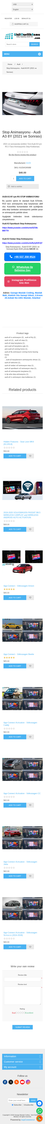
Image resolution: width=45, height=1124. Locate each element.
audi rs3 (8, 340)
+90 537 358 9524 (24, 256)
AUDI (28, 163)
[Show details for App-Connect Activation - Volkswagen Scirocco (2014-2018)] (22, 908)
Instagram (28, 1082)
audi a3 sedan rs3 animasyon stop (18, 365)
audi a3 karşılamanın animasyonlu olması (22, 360)
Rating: (22, 1009)
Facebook (5, 1082)
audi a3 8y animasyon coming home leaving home (21, 353)
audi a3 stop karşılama (13, 343)
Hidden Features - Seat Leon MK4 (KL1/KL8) (18, 443)
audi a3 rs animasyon (13, 337)
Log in (16, 18)
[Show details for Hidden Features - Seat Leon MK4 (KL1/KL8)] (22, 417)
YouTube (22, 1082)
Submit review (22, 1027)
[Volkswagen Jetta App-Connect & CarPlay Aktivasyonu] (22, 837)
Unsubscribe (28, 1105)
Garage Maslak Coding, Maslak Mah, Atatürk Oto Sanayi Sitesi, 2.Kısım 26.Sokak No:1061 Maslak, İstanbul (23, 295)
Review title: (22, 975)
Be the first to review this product (22, 155)
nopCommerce (28, 1120)
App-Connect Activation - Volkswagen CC (22, 793)
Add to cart (25, 178)
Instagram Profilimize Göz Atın (24, 281)
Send (33, 1100)
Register (8, 18)
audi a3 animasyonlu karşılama (16, 371)
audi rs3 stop (20, 340)
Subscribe (17, 1105)
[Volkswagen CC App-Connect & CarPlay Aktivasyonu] (22, 769)
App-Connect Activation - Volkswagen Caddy (20, 723)
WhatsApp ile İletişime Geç (24, 269)
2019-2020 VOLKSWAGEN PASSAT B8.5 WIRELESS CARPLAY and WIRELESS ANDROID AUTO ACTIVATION (21, 515)
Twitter (11, 1082)
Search (34, 44)
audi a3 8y (29, 337)
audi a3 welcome (11, 362)
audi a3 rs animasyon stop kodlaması (19, 377)
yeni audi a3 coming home (15, 349)
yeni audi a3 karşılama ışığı (15, 346)
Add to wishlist (16, 186)
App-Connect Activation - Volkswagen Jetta (20, 863)
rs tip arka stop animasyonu (15, 374)
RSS (16, 1082)
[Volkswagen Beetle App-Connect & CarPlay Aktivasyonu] (22, 630)
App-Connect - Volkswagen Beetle (18, 654)
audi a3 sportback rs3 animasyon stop (19, 368)
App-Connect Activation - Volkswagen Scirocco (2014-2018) (20, 933)
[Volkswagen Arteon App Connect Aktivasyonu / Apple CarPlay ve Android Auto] (22, 561)
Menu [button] (6, 54)
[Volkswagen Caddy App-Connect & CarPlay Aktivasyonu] (22, 698)
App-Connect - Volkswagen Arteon (18, 586)
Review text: (22, 984)
